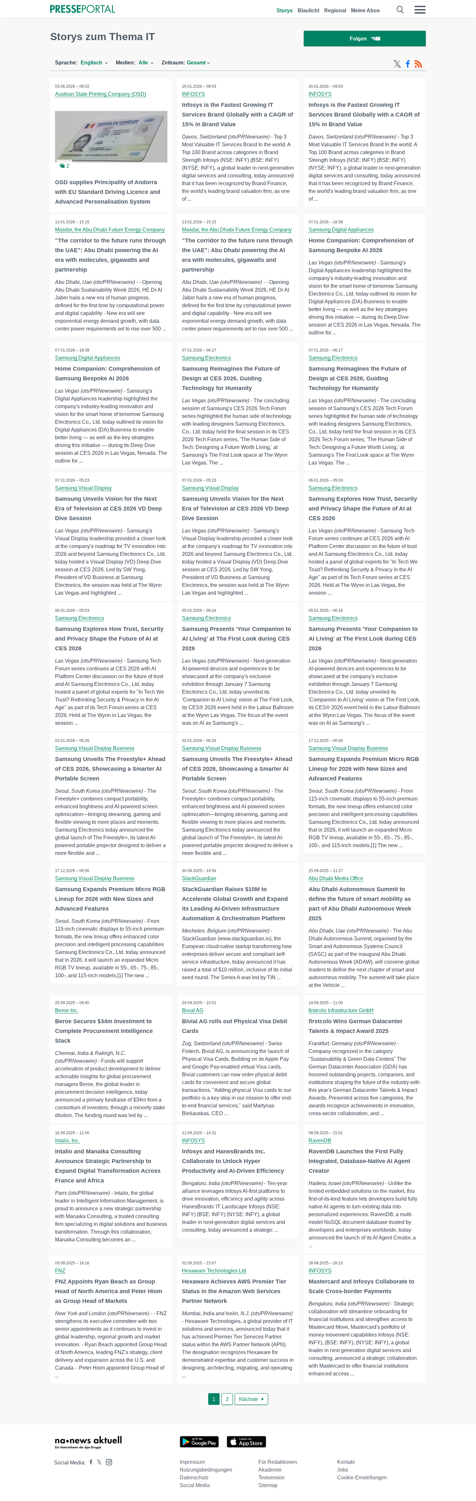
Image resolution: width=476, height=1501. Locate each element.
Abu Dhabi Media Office (336, 878)
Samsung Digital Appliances (341, 229)
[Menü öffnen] (420, 9)
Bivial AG (192, 1010)
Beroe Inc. (66, 1010)
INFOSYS (193, 94)
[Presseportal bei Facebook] (89, 1462)
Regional (335, 10)
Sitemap (268, 1485)
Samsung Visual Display (83, 488)
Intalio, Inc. (67, 1140)
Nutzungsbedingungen (206, 1470)
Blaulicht (308, 10)
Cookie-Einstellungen (362, 1477)
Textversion (271, 1477)
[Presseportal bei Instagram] (107, 1461)
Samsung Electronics (206, 358)
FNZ (60, 1270)
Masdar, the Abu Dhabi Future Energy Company (110, 229)
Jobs (342, 1470)
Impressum (192, 1462)
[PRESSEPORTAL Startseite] (82, 9)
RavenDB (320, 1140)
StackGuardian (199, 878)
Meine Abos (365, 10)
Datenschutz (194, 1477)
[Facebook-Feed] (407, 64)
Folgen (358, 38)
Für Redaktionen (277, 1462)
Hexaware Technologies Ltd (214, 1270)
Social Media (195, 1485)
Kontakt (346, 1462)
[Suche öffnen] (400, 9)
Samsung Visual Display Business (94, 748)
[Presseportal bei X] (97, 1462)
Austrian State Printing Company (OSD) (100, 94)
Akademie (270, 1470)
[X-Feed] (397, 64)
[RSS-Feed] (418, 64)
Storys (285, 10)
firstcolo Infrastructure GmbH (341, 1010)
